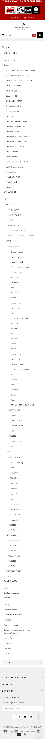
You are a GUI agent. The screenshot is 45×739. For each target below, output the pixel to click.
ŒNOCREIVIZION (13, 225)
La (12, 313)
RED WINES (13, 349)
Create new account (11, 593)
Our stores (8, 643)
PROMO (9, 576)
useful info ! (8, 638)
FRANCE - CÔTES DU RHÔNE (22, 405)
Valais (13, 287)
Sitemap (7, 653)
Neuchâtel (15, 292)
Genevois (14, 282)
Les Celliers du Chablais (15, 167)
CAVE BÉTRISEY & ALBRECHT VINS (20, 81)
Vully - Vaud (15, 277)
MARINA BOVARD (13, 177)
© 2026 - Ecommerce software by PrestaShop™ (22, 727)
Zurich (13, 395)
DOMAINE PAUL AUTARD (16, 146)
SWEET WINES (14, 410)
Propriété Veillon (12, 182)
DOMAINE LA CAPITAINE (16, 141)
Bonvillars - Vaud (17, 272)
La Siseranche (11, 157)
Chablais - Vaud (17, 252)
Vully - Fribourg (17, 463)
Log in (6, 588)
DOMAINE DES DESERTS (16, 131)
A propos (7, 620)
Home (6, 199)
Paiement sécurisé (11, 625)
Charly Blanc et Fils (13, 106)
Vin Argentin (15, 509)
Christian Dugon (12, 111)
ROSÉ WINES (13, 297)
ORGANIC (10, 451)
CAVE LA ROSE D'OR (14, 101)
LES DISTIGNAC (14, 215)
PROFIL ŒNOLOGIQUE (17, 231)
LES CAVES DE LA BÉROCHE (17, 162)
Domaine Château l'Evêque (16, 121)
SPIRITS (9, 204)
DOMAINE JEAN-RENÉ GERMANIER (19, 136)
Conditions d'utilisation (13, 615)
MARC (10, 220)
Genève (14, 328)
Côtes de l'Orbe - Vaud (20, 267)
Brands (6, 65)
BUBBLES (12, 436)
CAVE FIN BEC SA (13, 91)
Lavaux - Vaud (16, 257)
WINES (8, 241)
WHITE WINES (14, 246)
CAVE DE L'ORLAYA (13, 86)
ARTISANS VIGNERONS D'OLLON (19, 75)
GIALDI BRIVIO (12, 152)
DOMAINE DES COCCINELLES (17, 126)
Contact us (8, 648)
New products (9, 60)
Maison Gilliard (12, 172)
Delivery (7, 604)
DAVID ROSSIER (12, 116)
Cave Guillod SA (12, 96)
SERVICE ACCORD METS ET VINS (21, 236)
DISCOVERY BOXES (13, 571)
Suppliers (7, 187)
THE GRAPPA (13, 210)
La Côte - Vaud (17, 262)
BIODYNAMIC (11, 535)
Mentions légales (10, 610)
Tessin (13, 344)
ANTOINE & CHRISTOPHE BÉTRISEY (20, 70)
